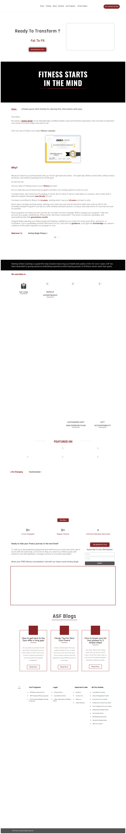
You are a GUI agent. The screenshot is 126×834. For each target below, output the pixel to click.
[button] (112, 7)
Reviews (61, 6)
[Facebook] (105, 830)
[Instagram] (109, 830)
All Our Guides (82, 6)
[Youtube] (113, 830)
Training (48, 6)
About (55, 6)
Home (42, 6)
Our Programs (70, 6)
